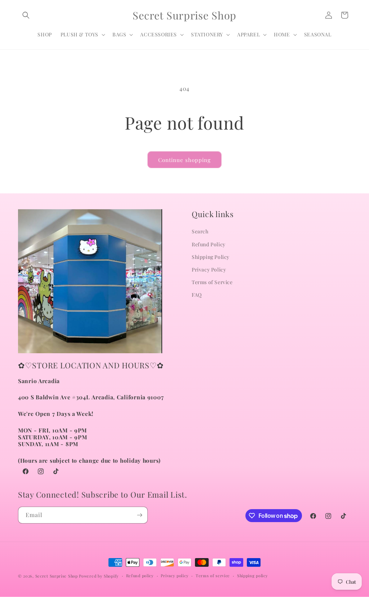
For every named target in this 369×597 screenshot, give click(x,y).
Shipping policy (252, 575)
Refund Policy (209, 244)
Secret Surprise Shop (56, 576)
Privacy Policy (209, 269)
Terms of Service (212, 282)
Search (200, 231)
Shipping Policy (211, 256)
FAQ (197, 294)
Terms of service (213, 575)
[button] (26, 15)
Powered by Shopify (99, 576)
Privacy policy (174, 575)
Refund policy (140, 575)
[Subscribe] (139, 515)
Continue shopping (184, 159)
